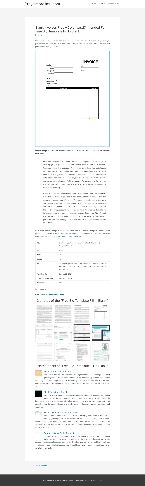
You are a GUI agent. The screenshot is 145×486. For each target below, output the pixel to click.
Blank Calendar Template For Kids (61, 412)
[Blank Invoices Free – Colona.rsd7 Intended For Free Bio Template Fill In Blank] (101, 314)
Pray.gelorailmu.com (42, 4)
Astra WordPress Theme (92, 480)
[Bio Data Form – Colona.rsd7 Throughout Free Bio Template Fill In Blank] (82, 333)
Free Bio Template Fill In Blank (69, 237)
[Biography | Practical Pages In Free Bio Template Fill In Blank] (101, 352)
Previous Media (40, 466)
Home (94, 4)
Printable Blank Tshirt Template (59, 433)
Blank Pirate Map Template (57, 371)
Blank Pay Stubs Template (57, 392)
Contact (102, 4)
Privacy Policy (113, 4)
